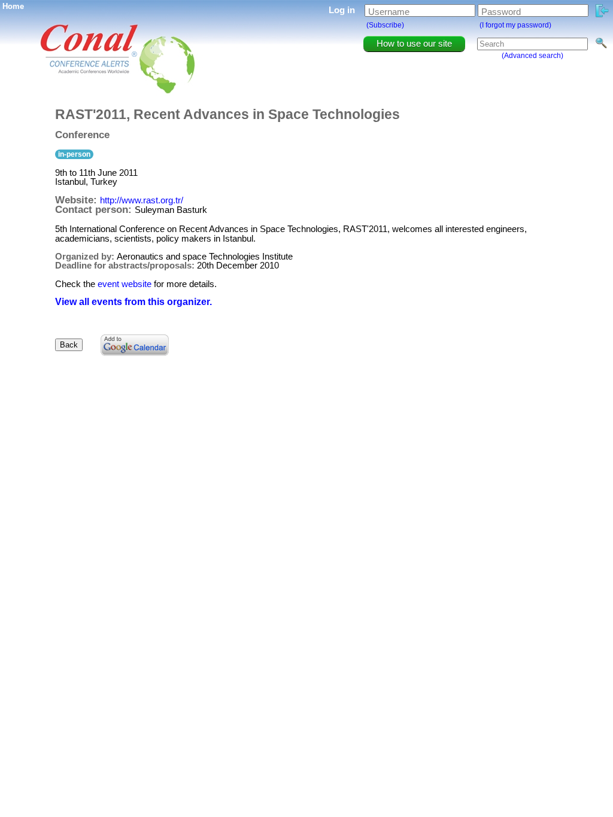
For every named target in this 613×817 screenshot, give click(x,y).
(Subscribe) (385, 25)
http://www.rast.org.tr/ (141, 200)
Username (388, 11)
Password (501, 11)
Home (13, 6)
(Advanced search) (532, 55)
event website (124, 284)
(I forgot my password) (515, 25)
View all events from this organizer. (133, 302)
